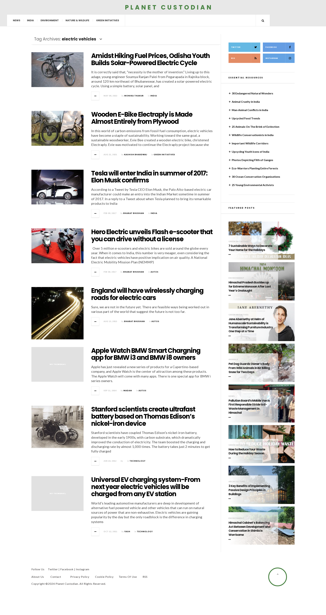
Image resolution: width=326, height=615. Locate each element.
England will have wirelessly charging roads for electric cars (147, 294)
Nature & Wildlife (77, 20)
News (16, 20)
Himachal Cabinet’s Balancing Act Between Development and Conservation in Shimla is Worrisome (249, 529)
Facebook (271, 47)
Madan (127, 390)
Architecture (237, 481)
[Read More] (230, 254)
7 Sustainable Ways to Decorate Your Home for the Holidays (250, 248)
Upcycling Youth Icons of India (250, 151)
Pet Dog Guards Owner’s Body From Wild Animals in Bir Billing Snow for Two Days (249, 368)
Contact (55, 576)
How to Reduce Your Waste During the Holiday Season (247, 452)
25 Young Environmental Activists (253, 185)
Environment (50, 20)
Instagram (271, 58)
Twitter (235, 47)
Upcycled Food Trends (246, 118)
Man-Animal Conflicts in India (250, 110)
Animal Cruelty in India (246, 101)
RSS (233, 58)
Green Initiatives (107, 20)
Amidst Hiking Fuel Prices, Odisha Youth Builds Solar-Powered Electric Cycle (150, 59)
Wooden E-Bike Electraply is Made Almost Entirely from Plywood (141, 118)
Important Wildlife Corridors (250, 143)
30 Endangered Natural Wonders (252, 93)
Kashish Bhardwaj (135, 154)
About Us (37, 576)
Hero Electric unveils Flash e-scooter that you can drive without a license (151, 235)
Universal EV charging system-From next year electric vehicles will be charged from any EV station (145, 486)
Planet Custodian (169, 7)
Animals (233, 359)
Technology (138, 461)
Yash (127, 531)
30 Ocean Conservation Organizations (256, 176)
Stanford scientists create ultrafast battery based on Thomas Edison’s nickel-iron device (143, 416)
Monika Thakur (134, 96)
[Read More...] (95, 96)
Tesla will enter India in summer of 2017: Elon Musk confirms (149, 177)
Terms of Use (128, 576)
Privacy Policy (79, 576)
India (30, 20)
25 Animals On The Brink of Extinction (255, 126)
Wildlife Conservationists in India (253, 135)
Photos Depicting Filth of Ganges (252, 160)
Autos (154, 272)
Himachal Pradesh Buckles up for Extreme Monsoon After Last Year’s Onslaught (250, 287)
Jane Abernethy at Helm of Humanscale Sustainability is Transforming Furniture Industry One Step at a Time (251, 325)
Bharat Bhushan (133, 213)
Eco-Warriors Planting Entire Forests (255, 168)
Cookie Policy (104, 576)
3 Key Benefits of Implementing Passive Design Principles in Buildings (249, 490)
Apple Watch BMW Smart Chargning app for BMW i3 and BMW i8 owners (145, 354)
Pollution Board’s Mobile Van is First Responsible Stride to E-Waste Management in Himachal (249, 407)
